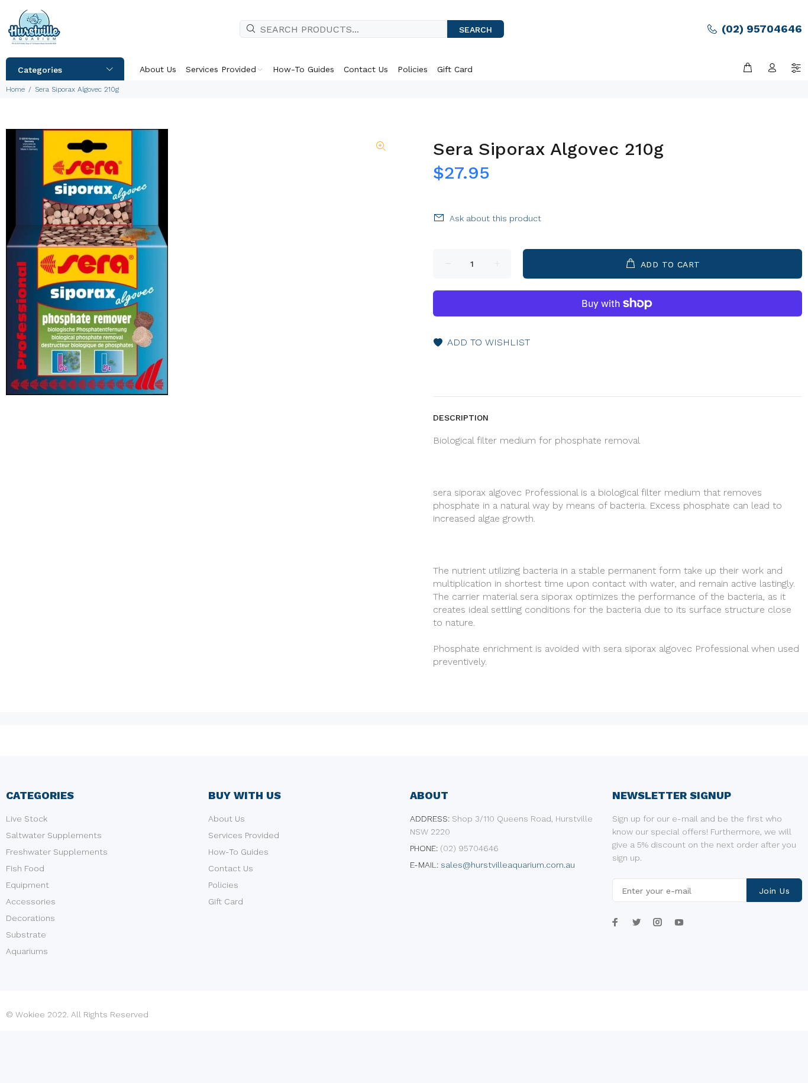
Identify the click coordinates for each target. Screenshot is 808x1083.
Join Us (774, 891)
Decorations (30, 918)
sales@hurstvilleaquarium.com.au (508, 864)
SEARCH (475, 29)
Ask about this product (495, 218)
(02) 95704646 (762, 28)
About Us (226, 818)
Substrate (26, 934)
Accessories (31, 901)
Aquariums (27, 951)
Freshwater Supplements (57, 851)
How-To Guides (238, 851)
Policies (223, 885)
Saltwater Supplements (54, 835)
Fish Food (25, 868)
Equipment (27, 885)
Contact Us (230, 868)
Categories (40, 70)
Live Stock (26, 818)
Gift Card (225, 901)
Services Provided (243, 835)
